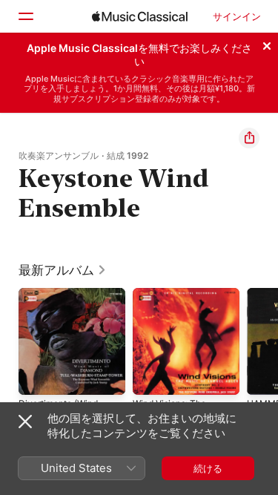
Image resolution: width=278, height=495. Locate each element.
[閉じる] (267, 44)
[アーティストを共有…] (249, 138)
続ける (207, 468)
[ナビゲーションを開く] (25, 16)
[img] (140, 16)
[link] (63, 270)
